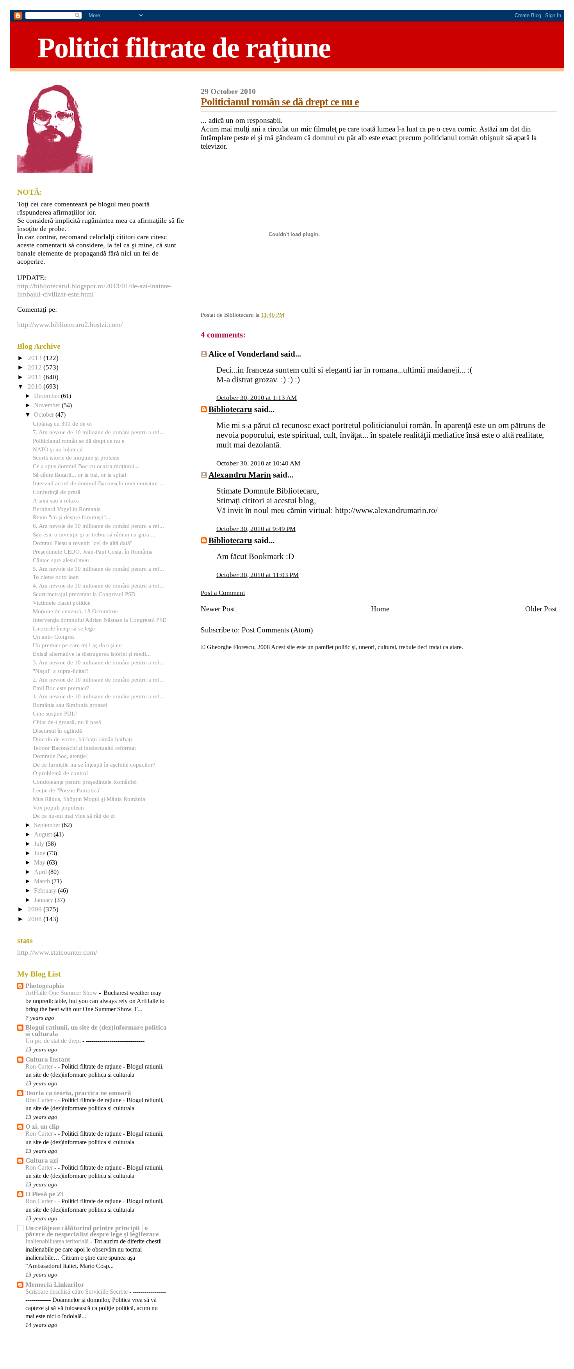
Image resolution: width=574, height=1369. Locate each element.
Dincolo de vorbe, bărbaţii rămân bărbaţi (82, 739)
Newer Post (218, 609)
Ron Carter (39, 1066)
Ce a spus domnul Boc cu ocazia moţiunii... (86, 466)
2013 (35, 358)
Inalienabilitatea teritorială (57, 1241)
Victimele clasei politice (62, 602)
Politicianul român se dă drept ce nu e (280, 102)
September (48, 825)
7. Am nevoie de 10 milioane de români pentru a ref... (98, 432)
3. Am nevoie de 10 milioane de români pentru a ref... (98, 662)
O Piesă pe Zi (44, 1194)
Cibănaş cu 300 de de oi (62, 423)
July (40, 843)
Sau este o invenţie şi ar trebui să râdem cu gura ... (94, 534)
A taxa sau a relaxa (56, 500)
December (47, 396)
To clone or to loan (56, 577)
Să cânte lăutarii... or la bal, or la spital (79, 474)
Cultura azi (41, 1160)
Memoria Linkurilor (54, 1284)
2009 (35, 909)
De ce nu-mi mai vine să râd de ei (74, 815)
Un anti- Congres (54, 636)
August (43, 834)
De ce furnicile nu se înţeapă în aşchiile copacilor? (94, 764)
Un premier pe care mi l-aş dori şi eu (77, 645)
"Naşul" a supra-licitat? (61, 671)
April (41, 871)
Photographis (44, 985)
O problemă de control (60, 773)
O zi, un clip (42, 1126)
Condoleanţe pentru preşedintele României (85, 781)
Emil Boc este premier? (61, 688)
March (43, 881)
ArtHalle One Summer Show (62, 992)
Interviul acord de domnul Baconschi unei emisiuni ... (98, 483)
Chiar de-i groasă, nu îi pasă (67, 722)
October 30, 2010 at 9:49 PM (256, 529)
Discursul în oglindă (57, 730)
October (44, 414)
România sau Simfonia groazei (70, 704)
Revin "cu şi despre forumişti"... (72, 517)
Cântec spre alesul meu (61, 560)
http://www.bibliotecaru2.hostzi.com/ (70, 324)
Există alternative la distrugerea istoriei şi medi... (92, 653)
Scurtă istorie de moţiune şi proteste (76, 457)
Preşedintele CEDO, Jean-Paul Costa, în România (93, 551)
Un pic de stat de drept (53, 1040)
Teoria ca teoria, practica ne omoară (78, 1093)
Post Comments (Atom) (277, 630)
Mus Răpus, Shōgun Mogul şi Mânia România (89, 798)
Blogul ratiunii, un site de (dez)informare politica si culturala (96, 1030)
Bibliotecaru (230, 409)
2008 (35, 919)
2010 (35, 386)
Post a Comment (223, 593)
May (40, 862)
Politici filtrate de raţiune (183, 48)
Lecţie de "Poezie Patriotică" (67, 790)
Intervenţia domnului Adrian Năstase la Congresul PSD (100, 619)
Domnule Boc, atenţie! (60, 756)
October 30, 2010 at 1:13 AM (256, 397)
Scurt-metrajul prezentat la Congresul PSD (84, 594)
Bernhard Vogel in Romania (67, 509)
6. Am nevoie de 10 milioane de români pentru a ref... (98, 525)
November (48, 405)
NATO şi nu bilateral (58, 449)
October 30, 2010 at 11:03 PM (257, 575)
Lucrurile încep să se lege (64, 628)
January (44, 900)
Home (380, 609)
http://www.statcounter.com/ (57, 952)
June (40, 853)
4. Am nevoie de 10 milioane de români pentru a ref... (98, 585)
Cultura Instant (47, 1059)
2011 (35, 377)
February (46, 890)
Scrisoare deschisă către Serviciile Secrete (77, 1291)
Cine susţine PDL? (55, 713)
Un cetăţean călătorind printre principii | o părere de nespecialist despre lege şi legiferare (92, 1231)
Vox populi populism (58, 807)
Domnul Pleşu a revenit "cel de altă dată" (82, 543)
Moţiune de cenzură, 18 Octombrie (75, 611)
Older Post (541, 609)
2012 (35, 367)
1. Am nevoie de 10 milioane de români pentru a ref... (98, 696)
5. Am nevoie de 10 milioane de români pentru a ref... (98, 568)
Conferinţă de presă (56, 491)
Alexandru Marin (240, 474)
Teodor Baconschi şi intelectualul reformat (84, 747)
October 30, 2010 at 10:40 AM (258, 463)
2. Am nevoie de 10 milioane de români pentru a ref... (98, 679)
